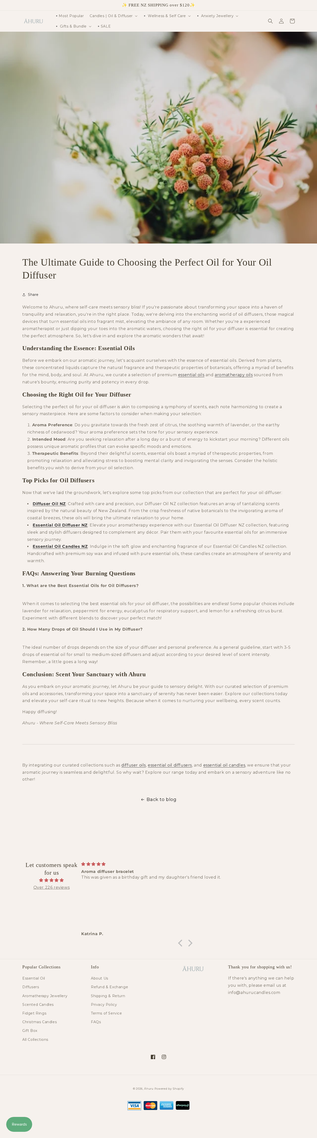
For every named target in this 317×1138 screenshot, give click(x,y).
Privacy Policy (104, 1004)
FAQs (96, 1022)
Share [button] (33, 294)
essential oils (191, 374)
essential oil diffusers (170, 765)
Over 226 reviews (51, 887)
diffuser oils (133, 765)
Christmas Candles (39, 1022)
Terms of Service (106, 1013)
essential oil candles (224, 765)
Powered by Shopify (169, 1088)
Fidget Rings (34, 1013)
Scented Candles (38, 1004)
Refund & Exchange (109, 987)
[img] (51, 880)
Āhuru (149, 1088)
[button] (113, 16)
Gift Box (29, 1030)
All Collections (35, 1039)
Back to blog (161, 799)
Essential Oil (33, 978)
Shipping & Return (108, 996)
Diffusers (30, 987)
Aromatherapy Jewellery (44, 996)
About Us (99, 978)
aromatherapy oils (234, 374)
